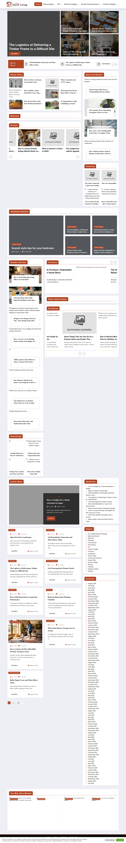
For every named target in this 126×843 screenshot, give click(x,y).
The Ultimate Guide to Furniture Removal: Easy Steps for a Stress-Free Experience (97, 271)
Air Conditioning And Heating (97, 534)
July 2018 (91, 783)
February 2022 (93, 702)
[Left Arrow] (112, 64)
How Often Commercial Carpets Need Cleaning (92, 184)
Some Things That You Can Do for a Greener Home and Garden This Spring (63, 337)
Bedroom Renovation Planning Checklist (59, 598)
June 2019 (91, 761)
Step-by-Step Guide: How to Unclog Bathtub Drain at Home (99, 91)
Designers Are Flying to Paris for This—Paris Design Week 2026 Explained (25, 320)
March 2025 (92, 621)
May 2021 (91, 717)
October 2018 (92, 777)
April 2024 (91, 645)
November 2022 (93, 682)
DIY (58, 4)
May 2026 (91, 590)
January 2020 (92, 746)
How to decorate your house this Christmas (103, 53)
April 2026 (91, 592)
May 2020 (91, 737)
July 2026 (91, 586)
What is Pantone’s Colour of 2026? (43, 149)
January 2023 (92, 678)
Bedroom (49, 590)
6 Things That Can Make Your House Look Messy (16, 473)
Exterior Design (70, 4)
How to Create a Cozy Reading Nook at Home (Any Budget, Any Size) (25, 340)
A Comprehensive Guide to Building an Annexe (69, 102)
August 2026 (92, 584)
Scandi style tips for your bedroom (33, 248)
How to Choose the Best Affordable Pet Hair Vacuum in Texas (23, 650)
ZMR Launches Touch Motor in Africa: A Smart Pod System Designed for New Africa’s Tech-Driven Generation (24, 361)
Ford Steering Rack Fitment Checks (29, 47)
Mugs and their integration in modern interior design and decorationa (104, 252)
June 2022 (91, 693)
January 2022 (92, 704)
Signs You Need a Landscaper (21, 537)
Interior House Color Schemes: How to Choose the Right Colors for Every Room (78, 252)
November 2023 (93, 656)
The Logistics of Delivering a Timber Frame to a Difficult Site (59, 64)
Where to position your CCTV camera (68, 81)
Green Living (50, 530)
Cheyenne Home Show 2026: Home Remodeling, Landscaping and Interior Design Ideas (74, 53)
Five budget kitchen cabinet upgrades (65, 149)
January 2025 (92, 625)
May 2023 (91, 669)
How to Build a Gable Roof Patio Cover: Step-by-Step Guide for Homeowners (32, 92)
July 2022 (91, 691)
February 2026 (93, 597)
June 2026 (91, 588)
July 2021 (91, 713)
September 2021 (93, 709)
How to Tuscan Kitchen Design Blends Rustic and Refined (19, 149)
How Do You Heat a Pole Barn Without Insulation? (32, 102)
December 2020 (93, 728)
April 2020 (91, 739)
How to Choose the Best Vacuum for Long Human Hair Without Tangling (92, 203)
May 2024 (91, 643)
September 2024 (93, 634)
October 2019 (92, 752)
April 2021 (91, 720)
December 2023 (93, 654)
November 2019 (93, 750)
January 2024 (92, 652)
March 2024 (92, 647)
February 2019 (92, 768)
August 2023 (92, 663)
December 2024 (93, 627)
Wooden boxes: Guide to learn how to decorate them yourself (104, 30)
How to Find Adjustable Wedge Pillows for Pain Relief (75, 30)
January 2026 (92, 599)
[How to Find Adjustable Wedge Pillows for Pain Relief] (75, 22)
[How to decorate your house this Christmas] (104, 45)
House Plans (92, 560)
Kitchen (90, 565)
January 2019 (92, 770)
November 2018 (93, 774)
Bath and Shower (93, 536)
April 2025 (91, 619)
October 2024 (92, 632)
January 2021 (92, 726)
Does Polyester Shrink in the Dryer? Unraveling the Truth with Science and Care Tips (25, 381)
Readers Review (93, 569)
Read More (14, 54)
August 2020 (92, 733)
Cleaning (91, 540)
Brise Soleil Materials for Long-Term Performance (23, 598)
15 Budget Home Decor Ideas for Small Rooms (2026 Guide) (16, 455)
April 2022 (91, 698)
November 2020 (93, 731)
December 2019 (93, 748)
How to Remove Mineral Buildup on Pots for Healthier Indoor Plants (99, 337)
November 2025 (93, 603)
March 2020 (92, 742)
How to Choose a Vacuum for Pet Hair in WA (32, 81)
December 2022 (93, 680)
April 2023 (91, 671)
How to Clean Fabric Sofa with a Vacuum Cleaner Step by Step (109, 203)
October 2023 (92, 658)
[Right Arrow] (116, 64)
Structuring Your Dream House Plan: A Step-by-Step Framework (69, 92)
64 (19, 703)
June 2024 (91, 641)
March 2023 (92, 674)
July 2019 (91, 759)
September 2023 (93, 660)
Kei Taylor (16, 252)
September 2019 (93, 755)
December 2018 (93, 772)
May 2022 (91, 695)
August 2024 (92, 636)
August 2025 (92, 610)
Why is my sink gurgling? (109, 183)
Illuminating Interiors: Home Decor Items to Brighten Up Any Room (104, 231)
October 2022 (92, 684)
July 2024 (91, 638)
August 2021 (92, 711)
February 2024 (93, 649)
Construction (12, 561)
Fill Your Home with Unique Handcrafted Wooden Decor (34, 455)
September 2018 (93, 779)
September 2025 (93, 608)
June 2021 (91, 715)
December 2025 (93, 601)
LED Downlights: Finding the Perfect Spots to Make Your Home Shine (77, 231)
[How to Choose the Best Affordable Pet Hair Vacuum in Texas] (25, 631)
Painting (90, 567)
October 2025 (92, 605)
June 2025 (91, 614)
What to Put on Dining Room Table (33, 473)
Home (38, 4)
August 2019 (92, 757)
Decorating (48, 4)
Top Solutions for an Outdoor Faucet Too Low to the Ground (24, 402)
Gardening (11, 530)
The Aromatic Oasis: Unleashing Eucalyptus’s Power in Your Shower (100, 111)
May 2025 (91, 616)
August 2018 (92, 781)
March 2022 (92, 700)
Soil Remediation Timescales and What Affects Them (24, 64)
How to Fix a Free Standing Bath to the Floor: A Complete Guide (100, 132)
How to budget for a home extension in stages (58, 501)
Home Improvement (90, 4)
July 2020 (91, 735)
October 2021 (92, 706)
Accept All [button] (120, 840)
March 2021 (91, 722)
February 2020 (93, 744)
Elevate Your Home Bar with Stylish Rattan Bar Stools (23, 422)
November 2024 (93, 630)
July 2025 (91, 612)
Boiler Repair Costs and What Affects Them (24, 681)
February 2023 (93, 676)
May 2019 (91, 763)
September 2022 (93, 687)
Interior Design (109, 4)
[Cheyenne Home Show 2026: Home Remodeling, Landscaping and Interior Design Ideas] (75, 45)
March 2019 (91, 766)
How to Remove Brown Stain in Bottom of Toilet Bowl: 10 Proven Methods (100, 152)
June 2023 (91, 667)
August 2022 (92, 689)
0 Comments (23, 534)
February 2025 (93, 623)
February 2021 (92, 724)
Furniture (91, 551)
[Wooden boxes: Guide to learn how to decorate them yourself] (104, 22)
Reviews (90, 571)
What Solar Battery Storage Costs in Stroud (61, 629)
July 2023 (91, 665)
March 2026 (92, 595)
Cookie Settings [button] (110, 840)
